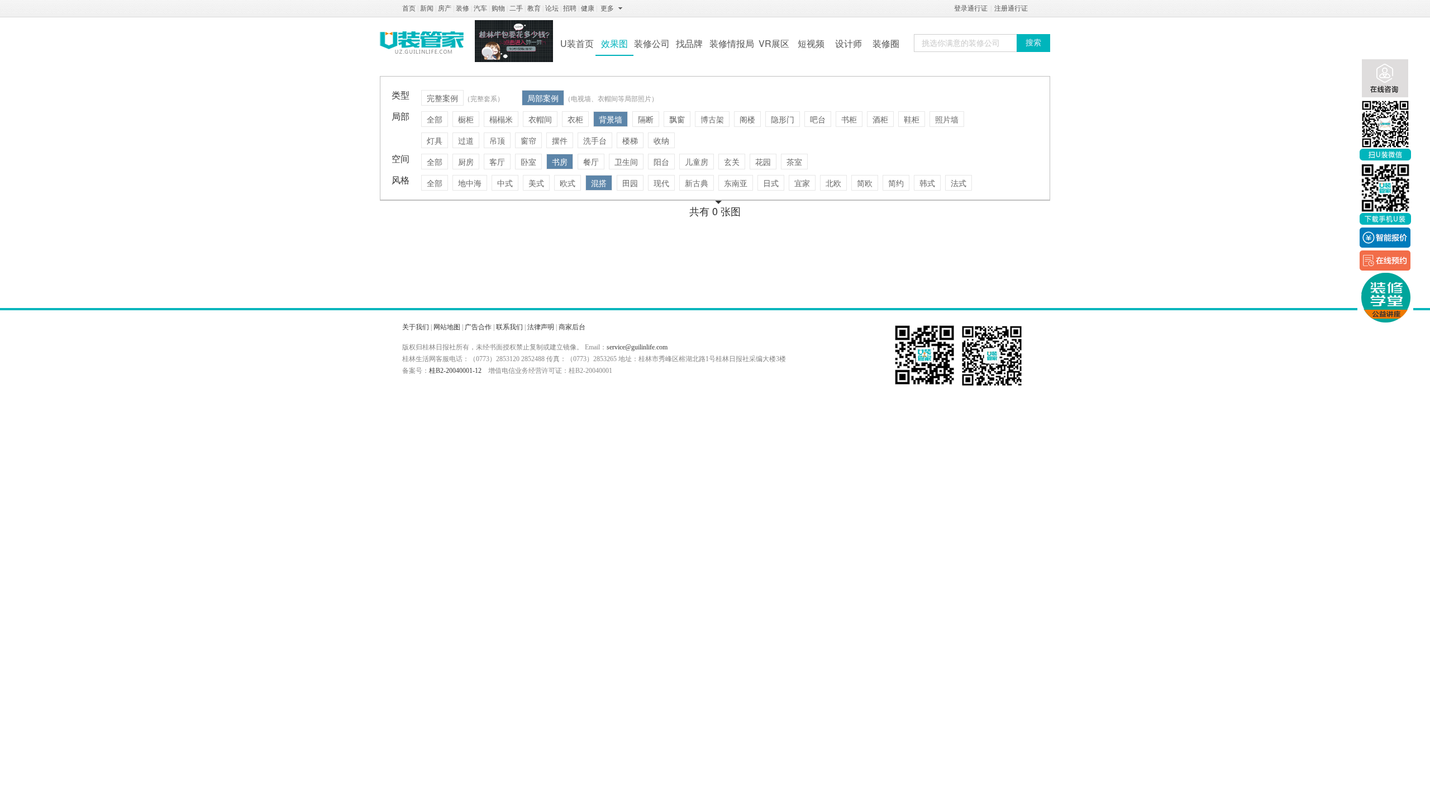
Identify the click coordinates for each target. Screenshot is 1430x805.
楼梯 (630, 140)
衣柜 (575, 119)
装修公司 (652, 43)
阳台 (661, 161)
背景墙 (610, 119)
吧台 (818, 119)
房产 (444, 8)
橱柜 (466, 119)
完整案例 (442, 97)
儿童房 (696, 161)
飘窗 (677, 119)
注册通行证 (1011, 8)
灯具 (434, 140)
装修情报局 (731, 43)
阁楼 (747, 119)
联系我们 (509, 327)
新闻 (426, 8)
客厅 (497, 161)
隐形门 (782, 119)
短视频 (811, 43)
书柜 (849, 119)
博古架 (712, 119)
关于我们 (415, 327)
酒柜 (880, 119)
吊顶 (497, 140)
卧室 (528, 161)
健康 (587, 8)
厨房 (466, 161)
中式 (505, 182)
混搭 (599, 182)
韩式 (927, 182)
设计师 (848, 43)
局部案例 (543, 97)
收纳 (661, 140)
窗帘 (528, 140)
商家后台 (572, 327)
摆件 (560, 140)
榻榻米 (501, 119)
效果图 (614, 43)
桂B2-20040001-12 (455, 371)
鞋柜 (911, 119)
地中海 (470, 182)
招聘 (569, 8)
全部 (434, 119)
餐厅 (591, 161)
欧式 (567, 182)
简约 (896, 182)
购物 (498, 8)
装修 (462, 8)
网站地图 (446, 327)
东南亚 (735, 182)
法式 (958, 182)
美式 (536, 182)
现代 (661, 182)
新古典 (696, 182)
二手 (516, 8)
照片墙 (947, 119)
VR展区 (774, 43)
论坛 (552, 8)
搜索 (1033, 43)
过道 (466, 140)
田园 (630, 182)
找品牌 (689, 43)
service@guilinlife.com (637, 347)
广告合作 (478, 327)
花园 (763, 161)
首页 (409, 8)
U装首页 (577, 43)
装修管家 (422, 42)
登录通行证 (971, 8)
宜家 (802, 182)
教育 (534, 8)
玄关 (732, 161)
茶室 (794, 161)
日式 (771, 182)
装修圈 (886, 43)
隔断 (646, 119)
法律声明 (540, 327)
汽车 (480, 8)
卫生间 (626, 161)
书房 (560, 161)
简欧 (865, 182)
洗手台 (595, 140)
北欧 (833, 182)
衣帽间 (540, 119)
